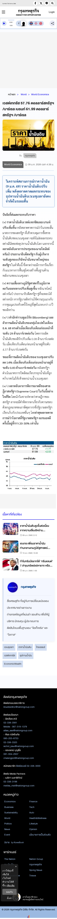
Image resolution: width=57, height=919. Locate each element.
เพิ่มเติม (10, 885)
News (7, 829)
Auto (31, 812)
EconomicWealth (12, 664)
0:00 (11, 22)
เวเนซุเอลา (9, 647)
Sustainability (11, 812)
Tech (31, 807)
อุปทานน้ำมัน (26, 655)
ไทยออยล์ (40, 647)
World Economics (40, 94)
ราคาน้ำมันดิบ (25, 647)
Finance (33, 801)
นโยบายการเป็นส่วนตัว (40, 835)
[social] (35, 3)
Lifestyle (33, 824)
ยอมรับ (9, 891)
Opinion (33, 829)
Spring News (35, 870)
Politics (8, 824)
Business (8, 807)
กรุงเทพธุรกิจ (35, 864)
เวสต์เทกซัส (9, 655)
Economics (10, 801)
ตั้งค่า (9, 898)
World (24, 94)
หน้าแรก (12, 94)
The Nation (9, 859)
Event (7, 835)
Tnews (32, 875)
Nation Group (36, 859)
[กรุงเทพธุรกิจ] (28, 12)
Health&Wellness (37, 818)
